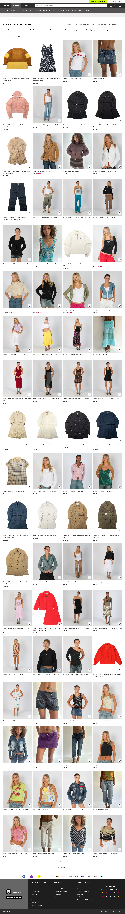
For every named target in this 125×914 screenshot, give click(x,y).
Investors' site (57, 894)
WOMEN (16, 5)
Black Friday (80, 894)
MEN (26, 5)
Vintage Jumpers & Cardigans (107, 25)
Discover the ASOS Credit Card (85, 900)
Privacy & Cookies (105, 911)
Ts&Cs (113, 911)
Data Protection (35, 902)
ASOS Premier (35, 894)
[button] (102, 892)
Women (11, 19)
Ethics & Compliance (36, 905)
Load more (63, 868)
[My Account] (110, 5)
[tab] (6, 10)
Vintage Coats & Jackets (88, 25)
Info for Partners (81, 897)
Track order (34, 889)
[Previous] (65, 24)
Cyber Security (58, 897)
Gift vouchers (80, 889)
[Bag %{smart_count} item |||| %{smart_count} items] (119, 5)
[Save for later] (29, 74)
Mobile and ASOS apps (83, 886)
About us (56, 886)
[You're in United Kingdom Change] (119, 1)
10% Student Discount (37, 897)
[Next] (120, 24)
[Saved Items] (115, 5)
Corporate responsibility (60, 891)
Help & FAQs (112, 1)
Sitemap (33, 900)
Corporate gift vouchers (83, 891)
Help (32, 886)
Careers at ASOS (58, 889)
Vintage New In (72, 25)
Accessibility (119, 911)
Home (4, 19)
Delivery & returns (36, 891)
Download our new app (98, 1)
